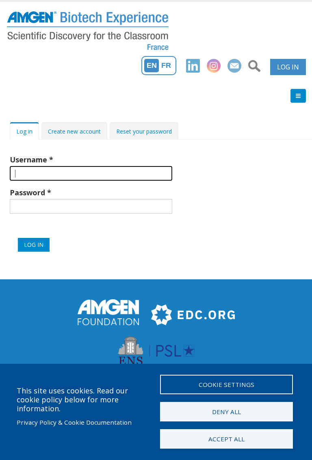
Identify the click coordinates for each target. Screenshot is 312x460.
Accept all (226, 439)
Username (28, 159)
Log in (288, 67)
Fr (166, 65)
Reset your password (144, 131)
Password (27, 192)
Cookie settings (226, 384)
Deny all (226, 412)
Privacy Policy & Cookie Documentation (74, 422)
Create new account (74, 131)
